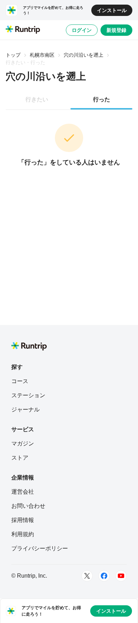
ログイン (82, 30)
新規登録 (116, 30)
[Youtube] (121, 576)
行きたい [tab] (36, 99)
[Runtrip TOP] (23, 30)
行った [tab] (101, 99)
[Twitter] (87, 576)
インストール (112, 10)
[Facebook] (104, 576)
